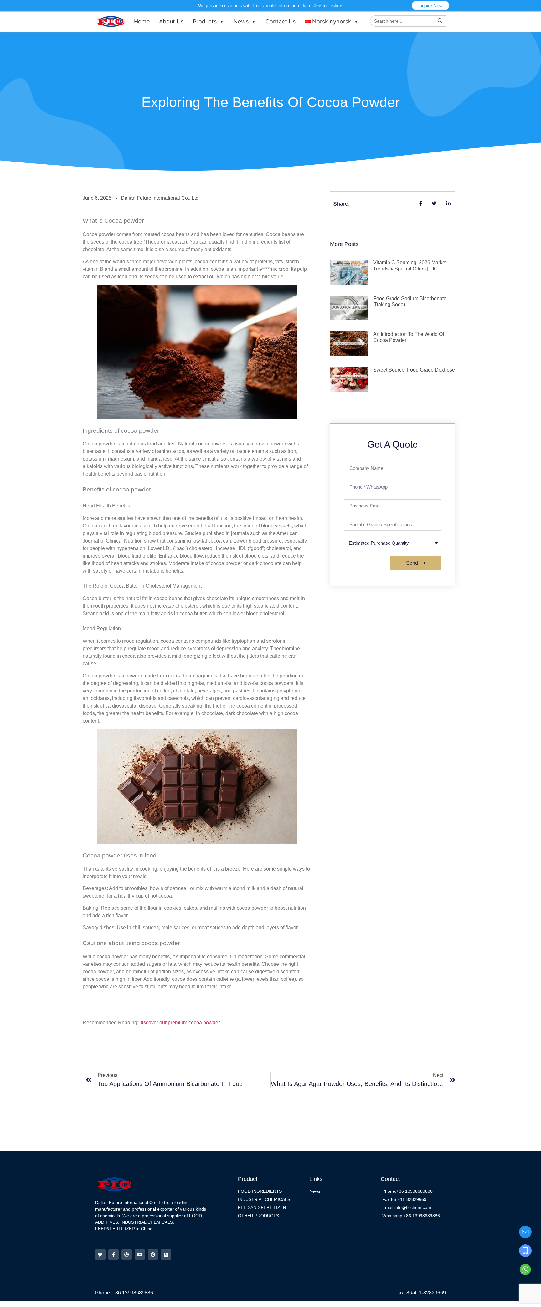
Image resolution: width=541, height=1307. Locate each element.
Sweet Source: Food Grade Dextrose (414, 370)
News (241, 21)
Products (205, 21)
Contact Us (280, 21)
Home (142, 21)
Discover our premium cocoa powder (179, 1022)
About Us (171, 21)
